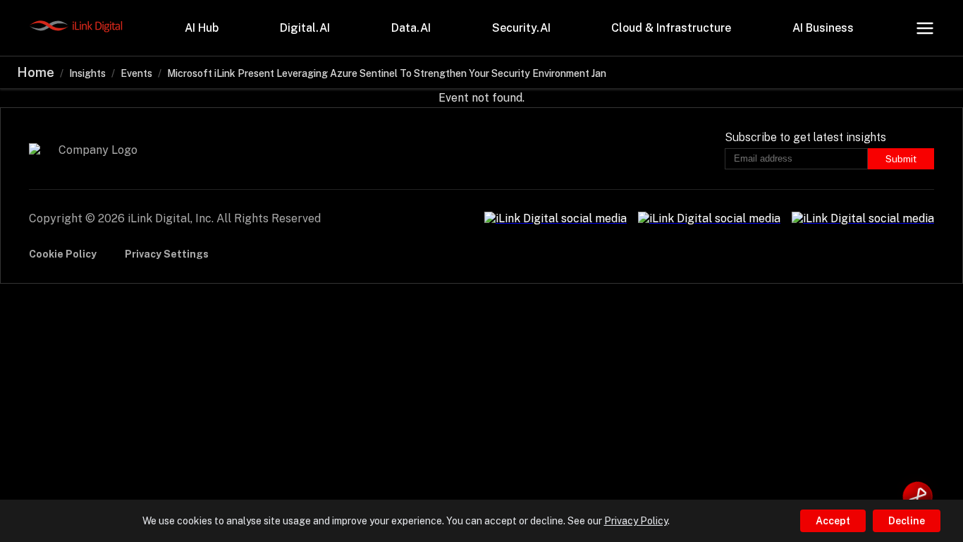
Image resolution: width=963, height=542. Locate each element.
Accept (833, 520)
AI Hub (202, 28)
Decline (906, 520)
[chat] (917, 496)
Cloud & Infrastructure (671, 28)
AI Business (823, 28)
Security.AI (521, 28)
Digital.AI (305, 28)
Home (35, 72)
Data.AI (411, 28)
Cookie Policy (63, 254)
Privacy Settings (167, 254)
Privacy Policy (636, 520)
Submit (900, 158)
